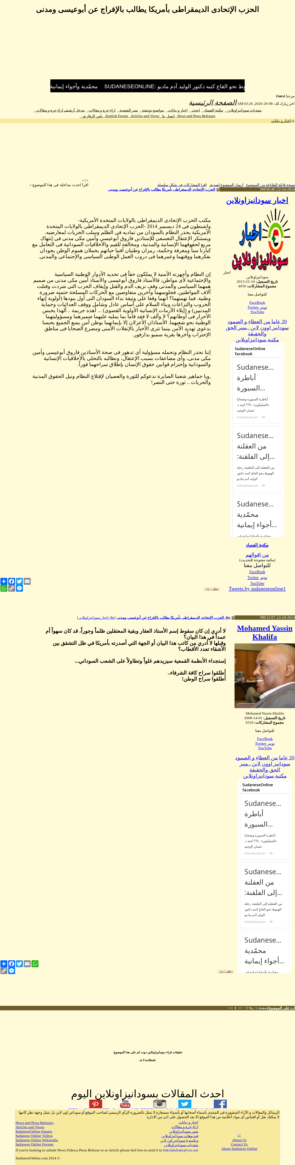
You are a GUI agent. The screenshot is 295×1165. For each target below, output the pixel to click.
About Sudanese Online (239, 1149)
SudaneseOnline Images (34, 1131)
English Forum (115, 116)
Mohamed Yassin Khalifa (264, 632)
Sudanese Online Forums (35, 1144)
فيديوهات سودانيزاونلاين (179, 1136)
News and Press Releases (195, 116)
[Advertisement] (147, 49)
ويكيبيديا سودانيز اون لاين (179, 1140)
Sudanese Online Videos (34, 1136)
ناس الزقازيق (91, 116)
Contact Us (239, 1144)
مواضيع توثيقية (151, 110)
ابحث (194, 110)
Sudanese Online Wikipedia (37, 1140)
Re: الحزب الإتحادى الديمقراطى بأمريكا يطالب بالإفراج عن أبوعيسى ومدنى (173, 618)
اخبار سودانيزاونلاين (257, 200)
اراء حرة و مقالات (101, 110)
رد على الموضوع (281, 1008)
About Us (239, 1140)
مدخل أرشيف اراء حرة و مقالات (59, 110)
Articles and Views (143, 116)
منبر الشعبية (127, 110)
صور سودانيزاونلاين (183, 1131)
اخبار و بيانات (176, 110)
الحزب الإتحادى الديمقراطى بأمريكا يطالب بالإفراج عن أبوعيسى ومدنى (161, 189)
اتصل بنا (167, 116)
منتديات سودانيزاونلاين (243, 110)
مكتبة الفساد (212, 110)
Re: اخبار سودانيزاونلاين (96, 618)
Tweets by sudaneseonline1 (257, 588)
